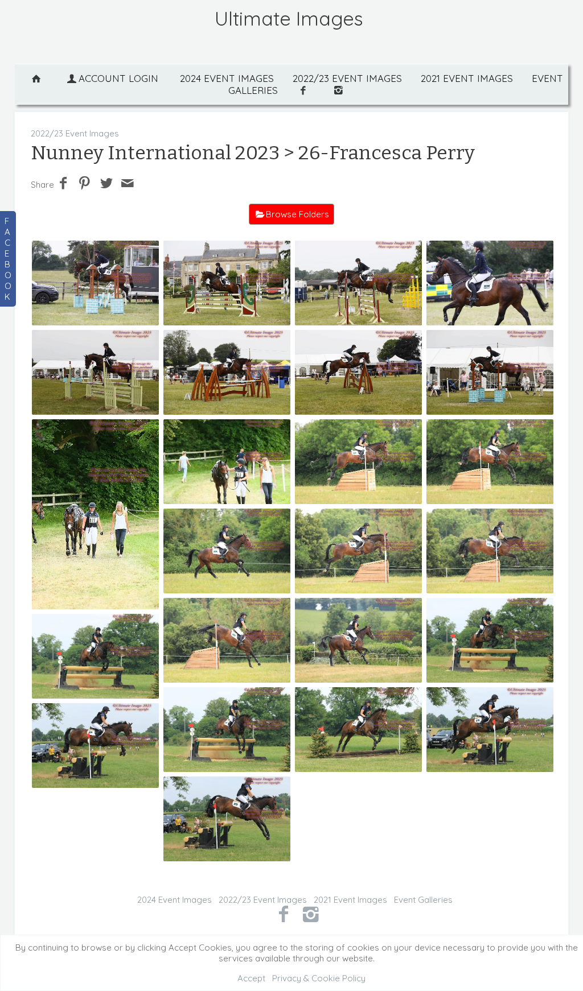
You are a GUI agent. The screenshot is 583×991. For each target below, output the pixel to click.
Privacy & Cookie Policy (319, 978)
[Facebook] (283, 913)
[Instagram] (311, 913)
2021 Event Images (467, 78)
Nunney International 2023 (155, 152)
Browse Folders (297, 214)
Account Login (118, 78)
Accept (251, 978)
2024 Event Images (227, 78)
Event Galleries (423, 899)
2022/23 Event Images (347, 78)
